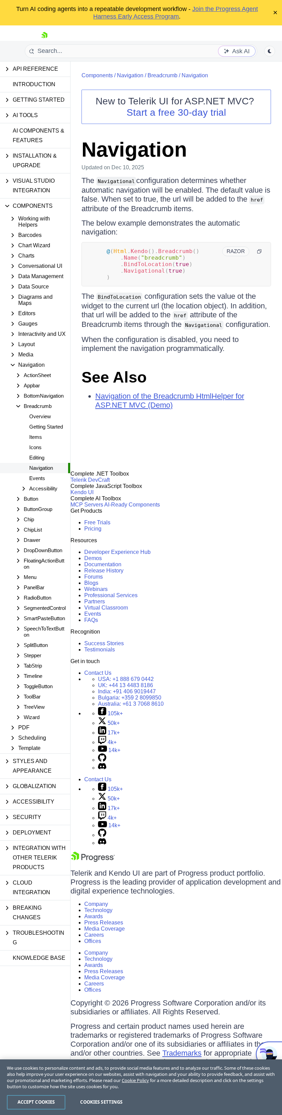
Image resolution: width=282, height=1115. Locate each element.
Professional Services (111, 595)
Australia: (131, 704)
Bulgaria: (129, 698)
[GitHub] (102, 760)
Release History (103, 570)
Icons (35, 447)
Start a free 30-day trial (176, 112)
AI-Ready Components (132, 505)
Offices (92, 941)
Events (37, 478)
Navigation (41, 468)
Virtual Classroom (106, 608)
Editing (36, 457)
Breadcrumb (162, 75)
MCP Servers (86, 505)
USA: (126, 679)
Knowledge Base (39, 958)
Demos (93, 558)
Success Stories (104, 643)
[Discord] (102, 768)
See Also (114, 377)
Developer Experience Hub (117, 552)
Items (35, 437)
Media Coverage (104, 929)
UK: (125, 685)
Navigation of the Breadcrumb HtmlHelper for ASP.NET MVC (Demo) (169, 400)
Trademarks (182, 1053)
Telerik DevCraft (90, 480)
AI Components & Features (38, 135)
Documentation (102, 564)
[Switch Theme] (269, 51)
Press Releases (103, 922)
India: (127, 691)
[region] (141, 1087)
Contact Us (97, 673)
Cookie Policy (135, 1080)
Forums (93, 577)
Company (96, 904)
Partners (94, 601)
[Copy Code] (259, 251)
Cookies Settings (101, 1102)
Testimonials (99, 649)
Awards (93, 916)
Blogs (91, 583)
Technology (98, 910)
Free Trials (97, 522)
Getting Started (46, 427)
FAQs (91, 620)
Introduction (34, 84)
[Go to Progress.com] (92, 860)
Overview (40, 416)
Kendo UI (82, 492)
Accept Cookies (36, 1102)
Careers (94, 935)
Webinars (96, 589)
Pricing (92, 529)
